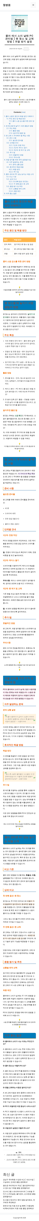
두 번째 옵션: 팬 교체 (19, 184)
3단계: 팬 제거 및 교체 (19, 150)
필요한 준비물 (16, 140)
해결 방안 (14, 169)
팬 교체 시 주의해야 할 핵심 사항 (17, 136)
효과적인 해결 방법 (15, 167)
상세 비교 (11, 179)
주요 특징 (11, 128)
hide (23, 112)
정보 (19, 1152)
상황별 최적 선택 (17, 189)
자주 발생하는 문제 (14, 162)
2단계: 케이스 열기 (18, 148)
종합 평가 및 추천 (14, 186)
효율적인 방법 (16, 155)
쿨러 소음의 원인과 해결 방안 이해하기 (19, 116)
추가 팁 (10, 152)
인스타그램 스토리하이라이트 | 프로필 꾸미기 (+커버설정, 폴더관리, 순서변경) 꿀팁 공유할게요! (19, 1194)
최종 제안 (14, 191)
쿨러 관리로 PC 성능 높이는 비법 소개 (19, 174)
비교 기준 (11, 177)
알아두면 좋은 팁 (17, 133)
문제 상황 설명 (16, 164)
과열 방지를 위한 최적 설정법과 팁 (17, 160)
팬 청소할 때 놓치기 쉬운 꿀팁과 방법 (18, 126)
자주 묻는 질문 (10, 193)
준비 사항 (11, 138)
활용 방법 (14, 131)
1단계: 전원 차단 (17, 145)
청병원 (6, 4)
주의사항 (14, 157)
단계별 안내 (12, 143)
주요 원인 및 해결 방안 (16, 119)
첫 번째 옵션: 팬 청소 (18, 181)
